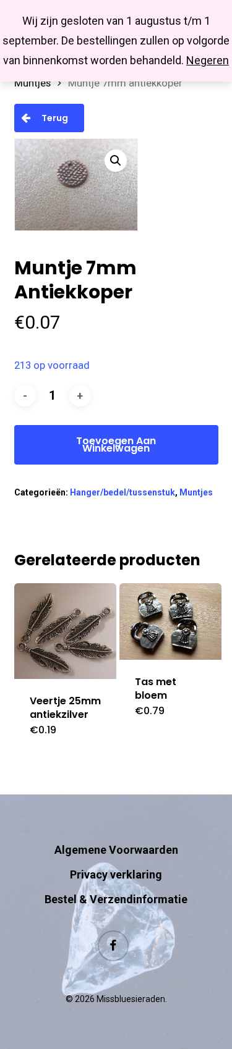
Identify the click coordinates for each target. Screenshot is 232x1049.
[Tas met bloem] (170, 621)
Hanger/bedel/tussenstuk (122, 492)
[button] (116, 161)
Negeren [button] (207, 60)
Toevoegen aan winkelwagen (116, 444)
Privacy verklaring (116, 874)
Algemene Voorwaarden (116, 849)
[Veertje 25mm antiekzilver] (65, 631)
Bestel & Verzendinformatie (116, 899)
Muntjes (32, 83)
